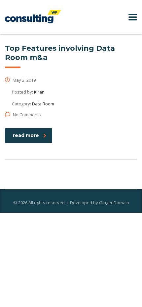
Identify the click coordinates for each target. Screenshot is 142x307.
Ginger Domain (114, 203)
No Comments (27, 115)
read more (26, 135)
